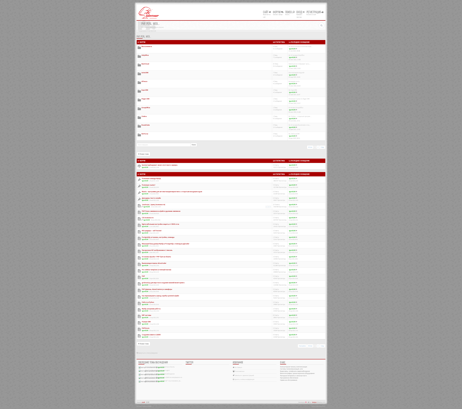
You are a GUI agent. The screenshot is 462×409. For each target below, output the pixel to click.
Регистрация (314, 12)
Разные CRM (146, 322)
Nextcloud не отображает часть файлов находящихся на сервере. (166, 377)
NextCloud (145, 64)
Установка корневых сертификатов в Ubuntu (160, 367)
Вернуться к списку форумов (147, 353)
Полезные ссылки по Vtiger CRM (299, 99)
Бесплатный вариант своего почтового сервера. (159, 165)
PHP (143, 276)
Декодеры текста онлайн (151, 198)
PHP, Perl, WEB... (144, 36)
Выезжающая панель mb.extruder (153, 263)
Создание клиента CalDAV (151, 335)
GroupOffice (145, 108)
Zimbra (144, 116)
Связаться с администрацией (244, 375)
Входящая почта (294, 81)
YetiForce (144, 134)
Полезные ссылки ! (148, 185)
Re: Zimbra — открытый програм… (300, 116)
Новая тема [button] (144, 154)
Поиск (288, 12)
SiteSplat (314, 402)
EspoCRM (144, 90)
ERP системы (146, 315)
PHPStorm (145, 328)
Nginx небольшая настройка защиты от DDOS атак (160, 224)
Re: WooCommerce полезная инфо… (301, 46)
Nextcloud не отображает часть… (300, 64)
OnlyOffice (145, 55)
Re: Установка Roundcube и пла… (300, 125)
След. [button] (322, 147)
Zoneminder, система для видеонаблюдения (159, 374)
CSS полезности (147, 218)
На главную (238, 367)
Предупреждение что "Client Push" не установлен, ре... (163, 381)
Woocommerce (146, 46)
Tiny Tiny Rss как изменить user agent (157, 370)
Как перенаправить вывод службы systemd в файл (160, 296)
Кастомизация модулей (296, 73)
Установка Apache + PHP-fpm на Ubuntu (156, 257)
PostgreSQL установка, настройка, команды (157, 237)
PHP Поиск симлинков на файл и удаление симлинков (160, 211)
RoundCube (145, 125)
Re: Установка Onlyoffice (296, 55)
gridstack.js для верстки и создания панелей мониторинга (162, 283)
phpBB (143, 402)
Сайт (266, 12)
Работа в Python (147, 302)
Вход (299, 12)
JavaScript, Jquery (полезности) (153, 205)
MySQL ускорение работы (150, 309)
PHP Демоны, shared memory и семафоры (156, 289)
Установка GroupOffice (296, 108)
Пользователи (239, 371)
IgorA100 (292, 49)
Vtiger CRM (145, 99)
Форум (277, 12)
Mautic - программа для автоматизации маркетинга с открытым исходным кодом (171, 192)
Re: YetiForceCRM (294, 134)
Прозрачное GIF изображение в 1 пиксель (156, 250)
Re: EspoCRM (293, 90)
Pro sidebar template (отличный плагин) (156, 270)
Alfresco (144, 81)
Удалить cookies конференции (244, 379)
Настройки (302, 346)
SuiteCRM (144, 73)
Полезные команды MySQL (151, 178)
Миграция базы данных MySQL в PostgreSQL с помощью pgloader (165, 244)
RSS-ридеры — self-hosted (151, 231)
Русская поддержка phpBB (144, 406)
